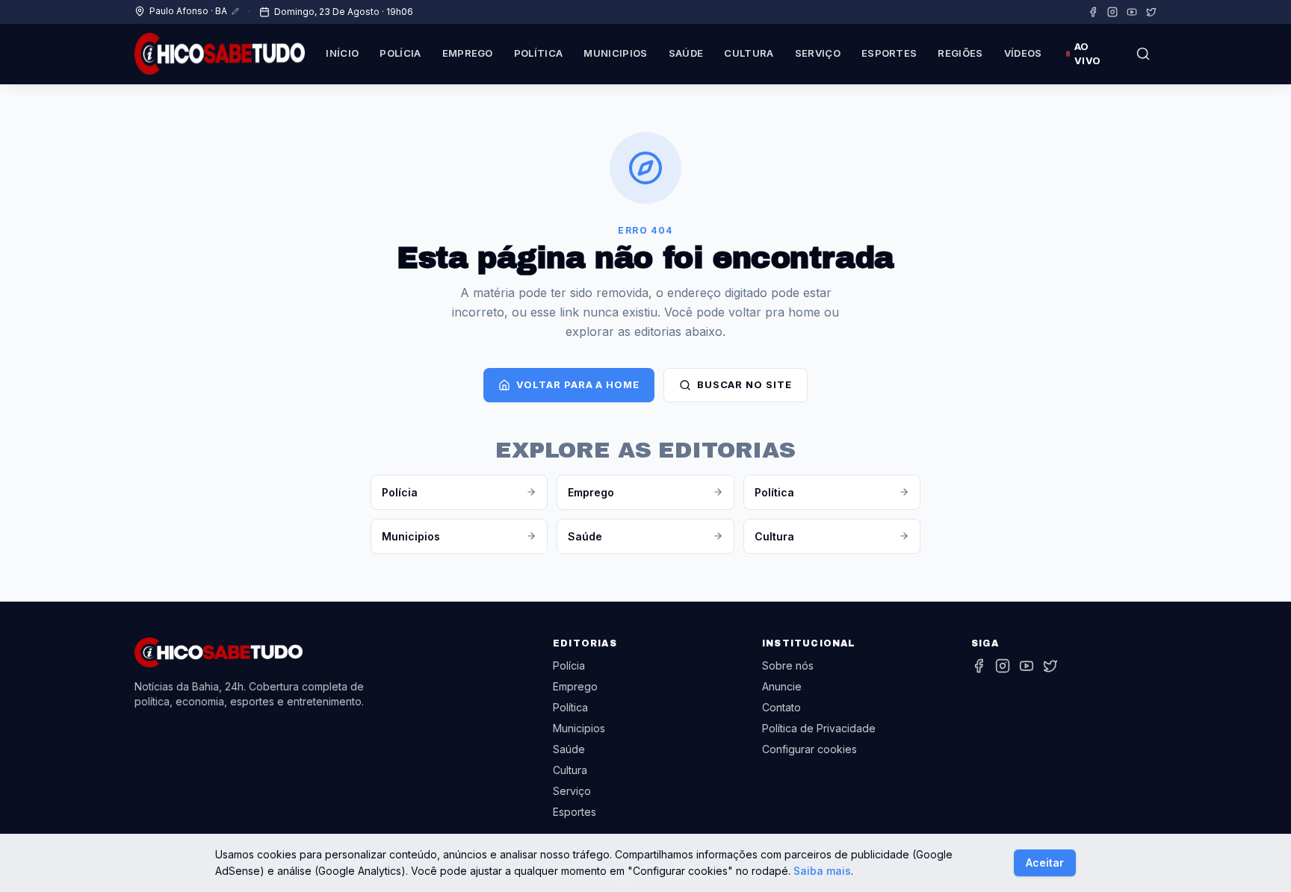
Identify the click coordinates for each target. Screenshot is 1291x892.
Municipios (615, 53)
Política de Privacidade (819, 728)
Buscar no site (744, 384)
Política (538, 53)
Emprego (467, 53)
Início (342, 53)
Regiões (960, 53)
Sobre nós (788, 665)
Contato (781, 707)
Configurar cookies (809, 749)
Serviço (817, 53)
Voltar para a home (577, 384)
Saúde (686, 53)
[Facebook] (1093, 12)
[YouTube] (1132, 12)
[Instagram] (1112, 12)
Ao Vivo (1087, 53)
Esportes (889, 53)
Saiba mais (822, 870)
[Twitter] (1151, 12)
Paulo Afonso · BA (188, 10)
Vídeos (1023, 53)
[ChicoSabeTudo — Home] (219, 54)
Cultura (748, 53)
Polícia (400, 53)
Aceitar (1045, 862)
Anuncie (782, 686)
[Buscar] (1143, 53)
